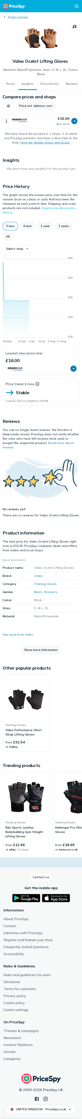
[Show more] (6, 121)
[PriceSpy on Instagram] (45, 1098)
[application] (41, 300)
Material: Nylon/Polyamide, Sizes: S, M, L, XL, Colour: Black (41, 72)
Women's (51, 592)
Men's (38, 592)
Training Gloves (18, 17)
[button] (8, 106)
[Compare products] (74, 26)
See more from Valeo (18, 635)
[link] (26, 713)
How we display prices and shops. (45, 142)
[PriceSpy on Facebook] (36, 1098)
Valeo (38, 576)
